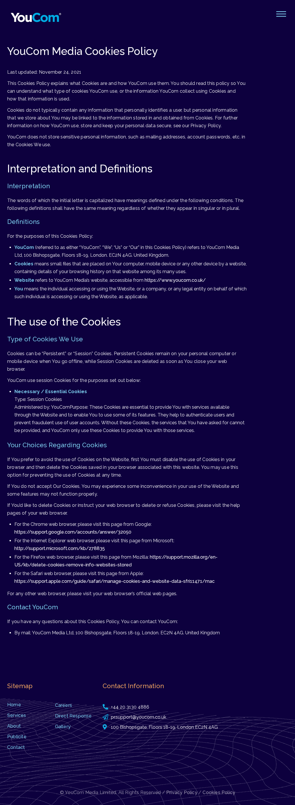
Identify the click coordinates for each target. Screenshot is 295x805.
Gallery (63, 726)
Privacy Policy (181, 792)
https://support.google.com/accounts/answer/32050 (72, 532)
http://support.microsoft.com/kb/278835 (59, 548)
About (14, 726)
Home (14, 704)
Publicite (17, 736)
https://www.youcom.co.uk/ (175, 280)
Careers (63, 705)
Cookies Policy (219, 792)
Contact (16, 747)
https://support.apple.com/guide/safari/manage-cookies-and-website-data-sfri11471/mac (114, 581)
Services (16, 715)
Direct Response (73, 716)
